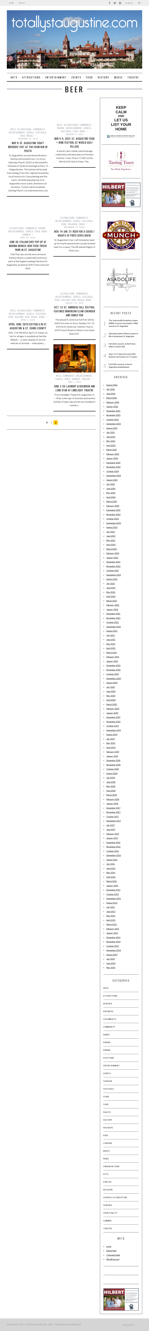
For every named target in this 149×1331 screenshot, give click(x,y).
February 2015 (112, 929)
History (103, 77)
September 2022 (113, 575)
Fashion (107, 1081)
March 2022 (111, 601)
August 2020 (111, 683)
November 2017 (113, 812)
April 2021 (111, 648)
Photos (107, 1182)
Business (108, 1011)
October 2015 (112, 894)
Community (39, 129)
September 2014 (113, 950)
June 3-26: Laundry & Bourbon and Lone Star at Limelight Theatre (74, 388)
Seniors (107, 1205)
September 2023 (113, 523)
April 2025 (111, 445)
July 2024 (110, 484)
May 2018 (110, 786)
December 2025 (113, 411)
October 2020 (112, 674)
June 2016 (110, 868)
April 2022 (111, 596)
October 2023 (112, 519)
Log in (108, 1246)
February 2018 (112, 799)
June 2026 (110, 394)
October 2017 (112, 816)
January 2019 (112, 756)
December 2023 (113, 510)
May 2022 (110, 592)
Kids (74, 299)
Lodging (107, 1143)
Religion (108, 1189)
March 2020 (111, 704)
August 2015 (111, 903)
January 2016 (112, 886)
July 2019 (110, 739)
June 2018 (110, 782)
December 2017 (113, 808)
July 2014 (110, 959)
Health (107, 1112)
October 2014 (112, 946)
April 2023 (111, 544)
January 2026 (112, 406)
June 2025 (110, 437)
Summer (26, 234)
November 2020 (113, 670)
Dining (60, 128)
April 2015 (111, 920)
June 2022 (110, 588)
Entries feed (111, 1251)
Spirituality (110, 1213)
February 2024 (112, 506)
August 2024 (111, 480)
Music (118, 77)
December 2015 (113, 890)
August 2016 (111, 860)
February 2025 (112, 454)
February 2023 (112, 553)
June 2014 (110, 963)
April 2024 (111, 497)
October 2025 (112, 419)
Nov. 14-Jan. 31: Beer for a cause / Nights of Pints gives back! (74, 233)
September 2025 (113, 424)
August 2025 (111, 428)
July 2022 (110, 583)
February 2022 (112, 605)
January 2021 (112, 661)
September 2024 (113, 475)
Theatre (133, 77)
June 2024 (110, 488)
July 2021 (110, 635)
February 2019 (112, 752)
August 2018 (111, 773)
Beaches (107, 1003)
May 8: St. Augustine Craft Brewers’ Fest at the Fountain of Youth (28, 147)
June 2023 (110, 536)
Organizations (111, 1166)
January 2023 (112, 558)
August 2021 (111, 631)
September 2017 (113, 821)
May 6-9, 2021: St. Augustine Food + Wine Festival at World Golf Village (74, 142)
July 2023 (110, 532)
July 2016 (110, 864)
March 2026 (111, 398)
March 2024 (111, 501)
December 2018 (113, 760)
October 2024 (112, 471)
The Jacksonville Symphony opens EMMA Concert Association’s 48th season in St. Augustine (123, 323)
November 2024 (113, 467)
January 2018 (112, 803)
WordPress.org (112, 1259)
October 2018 (112, 769)
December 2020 (113, 665)
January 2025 (112, 458)
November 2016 (113, 847)
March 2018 (111, 795)
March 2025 (111, 450)
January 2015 (112, 933)
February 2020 (112, 708)
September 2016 (113, 855)
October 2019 (112, 726)
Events (76, 77)
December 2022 (113, 562)
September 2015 (113, 898)
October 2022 (112, 570)
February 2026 (112, 402)
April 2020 (111, 700)
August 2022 (111, 579)
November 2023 (113, 514)
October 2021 (112, 622)
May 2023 (110, 540)
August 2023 (111, 527)
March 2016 (111, 881)
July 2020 (110, 687)
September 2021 (113, 627)
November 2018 (113, 765)
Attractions (31, 77)
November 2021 (113, 618)
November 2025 (113, 415)
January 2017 (112, 838)
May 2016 (110, 872)
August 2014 (111, 955)
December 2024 (113, 463)
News (82, 131)
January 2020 (112, 713)
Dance (106, 1034)
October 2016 (112, 851)
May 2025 (110, 441)
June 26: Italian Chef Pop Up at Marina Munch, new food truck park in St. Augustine (28, 246)
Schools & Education (115, 1197)
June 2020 (110, 691)
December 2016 (113, 842)
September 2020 (113, 678)
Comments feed (113, 1255)
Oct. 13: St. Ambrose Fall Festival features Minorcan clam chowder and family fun (74, 311)
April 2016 (111, 877)
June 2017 (110, 829)
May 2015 (110, 916)
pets (106, 1174)
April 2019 (111, 747)
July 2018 (110, 778)
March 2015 (111, 924)
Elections (108, 1058)
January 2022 (112, 609)
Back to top (128, 1325)
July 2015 (110, 907)
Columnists (109, 1019)
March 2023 (111, 549)
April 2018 (111, 791)
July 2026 (110, 389)
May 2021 (110, 644)
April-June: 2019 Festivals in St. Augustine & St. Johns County (28, 326)
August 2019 (111, 734)
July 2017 (110, 825)
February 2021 (112, 657)
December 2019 (113, 717)
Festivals (41, 132)
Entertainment (56, 77)
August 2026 (111, 385)
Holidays (73, 224)
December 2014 (113, 937)
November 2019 (113, 722)
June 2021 (110, 639)
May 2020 (110, 696)
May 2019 (110, 743)
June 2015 (110, 911)
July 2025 (110, 432)
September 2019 (113, 730)
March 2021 (111, 652)
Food (89, 77)
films (106, 1096)
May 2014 (110, 967)
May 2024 (110, 493)
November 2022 (113, 566)
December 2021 (113, 614)
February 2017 (112, 834)
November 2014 (113, 942)
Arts (14, 77)
